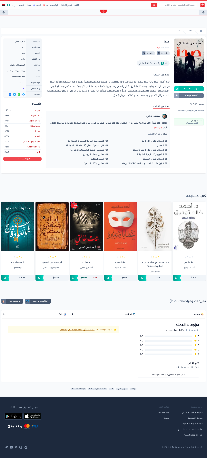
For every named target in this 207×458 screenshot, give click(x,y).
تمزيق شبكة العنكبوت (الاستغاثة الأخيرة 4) (143, 163)
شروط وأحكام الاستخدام (192, 412)
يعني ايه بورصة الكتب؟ (193, 435)
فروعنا (166, 418)
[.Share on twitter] (14, 94)
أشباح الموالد (97, 159)
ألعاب (38, 5)
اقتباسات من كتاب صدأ (97, 389)
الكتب (76, 5)
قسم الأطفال (66, 5)
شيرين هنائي (153, 116)
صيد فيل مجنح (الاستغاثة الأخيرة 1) (87, 150)
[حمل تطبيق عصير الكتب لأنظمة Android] (14, 416)
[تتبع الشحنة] (9, 5)
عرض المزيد (158, 127)
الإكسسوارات (52, 5)
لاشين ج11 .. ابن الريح (153, 141)
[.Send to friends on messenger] (23, 94)
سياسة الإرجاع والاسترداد (192, 424)
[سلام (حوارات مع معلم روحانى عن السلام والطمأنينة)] (155, 226)
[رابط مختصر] (15, 88)
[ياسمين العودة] (17, 226)
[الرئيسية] (201, 30)
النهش (160, 145)
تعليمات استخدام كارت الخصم (190, 429)
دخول (28, 5)
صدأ (111, 389)
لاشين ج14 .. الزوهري (93, 154)
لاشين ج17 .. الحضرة (94, 163)
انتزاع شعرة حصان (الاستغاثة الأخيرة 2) (85, 145)
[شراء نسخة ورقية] (189, 278)
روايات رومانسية (12, 71)
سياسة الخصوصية (195, 418)
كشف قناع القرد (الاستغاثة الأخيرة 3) (86, 141)
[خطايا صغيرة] (120, 226)
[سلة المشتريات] (14, 5)
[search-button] (154, 5)
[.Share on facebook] (10, 94)
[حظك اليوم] (189, 226)
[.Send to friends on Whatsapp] (19, 94)
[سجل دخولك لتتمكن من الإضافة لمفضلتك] (158, 47)
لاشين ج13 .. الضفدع (153, 159)
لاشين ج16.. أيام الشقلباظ (150, 154)
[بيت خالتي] (86, 226)
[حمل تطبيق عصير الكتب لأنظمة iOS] (32, 416)
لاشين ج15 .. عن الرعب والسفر (148, 150)
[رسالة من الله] (203, 12)
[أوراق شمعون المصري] (52, 226)
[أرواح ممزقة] (4, 12)
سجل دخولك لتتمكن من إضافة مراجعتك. (168, 375)
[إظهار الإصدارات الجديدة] (103, 12)
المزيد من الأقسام (22, 159)
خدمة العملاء (163, 412)
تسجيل (20, 5)
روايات (22, 71)
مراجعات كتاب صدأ (78, 389)
